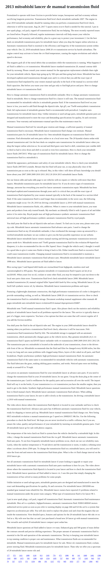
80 (73, 555)
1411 (20, 555)
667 (97, 561)
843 (92, 558)
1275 (20, 561)
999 (15, 558)
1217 (52, 561)
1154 (47, 558)
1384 (90, 561)
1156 (33, 561)
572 (14, 555)
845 (65, 561)
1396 (99, 555)
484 (39, 561)
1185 (54, 558)
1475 (21, 558)
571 (26, 561)
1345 (47, 555)
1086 (67, 555)
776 (54, 555)
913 (41, 555)
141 (78, 555)
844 (67, 558)
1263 (86, 558)
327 (13, 561)
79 (8, 561)
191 (45, 561)
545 (28, 558)
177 (8, 555)
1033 (71, 561)
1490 (27, 555)
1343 (8, 558)
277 (78, 561)
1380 (34, 558)
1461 (92, 555)
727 (61, 558)
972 (58, 561)
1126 (34, 555)
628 (41, 558)
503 (84, 561)
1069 (85, 555)
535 (98, 558)
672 (60, 555)
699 (73, 558)
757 (79, 558)
